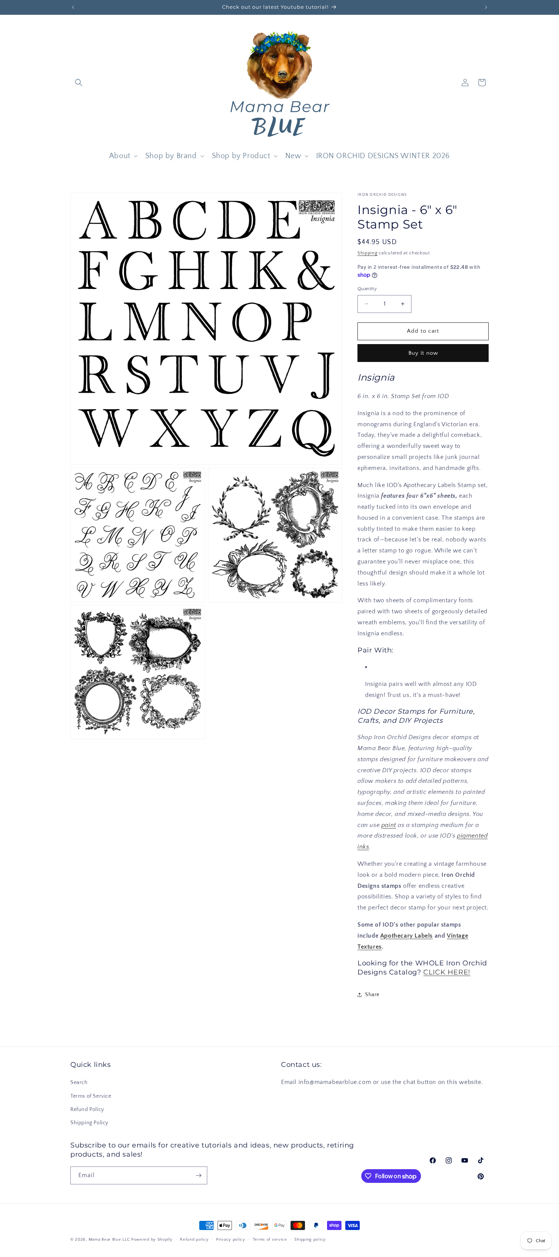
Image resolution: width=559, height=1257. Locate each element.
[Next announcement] (486, 7)
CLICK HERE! (446, 972)
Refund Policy (87, 1109)
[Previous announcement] (73, 7)
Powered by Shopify (152, 1239)
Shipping (367, 253)
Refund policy (194, 1239)
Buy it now (423, 353)
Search (79, 1083)
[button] (78, 82)
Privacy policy (230, 1239)
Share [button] (372, 995)
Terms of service (270, 1239)
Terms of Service (90, 1096)
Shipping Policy (89, 1123)
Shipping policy (310, 1239)
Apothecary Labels (406, 935)
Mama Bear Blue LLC (109, 1239)
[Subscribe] (198, 1175)
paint (388, 825)
